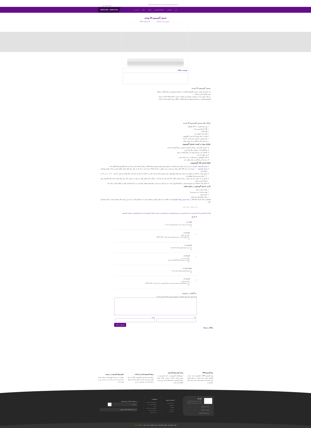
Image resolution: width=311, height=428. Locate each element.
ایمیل (153, 317)
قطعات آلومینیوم (150, 213)
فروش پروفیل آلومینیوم (179, 199)
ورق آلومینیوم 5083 (207, 372)
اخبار (143, 9)
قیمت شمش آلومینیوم (139, 213)
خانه (176, 9)
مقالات (149, 9)
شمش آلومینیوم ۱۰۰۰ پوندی (199, 169)
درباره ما (136, 9)
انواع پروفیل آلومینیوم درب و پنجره (114, 374)
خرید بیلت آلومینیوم (186, 213)
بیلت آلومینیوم (196, 213)
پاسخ (191, 226)
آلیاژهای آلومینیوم (159, 9)
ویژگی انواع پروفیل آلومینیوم (175, 372)
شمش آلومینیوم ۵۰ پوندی (162, 213)
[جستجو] (109, 404)
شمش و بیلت (165, 21)
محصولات (169, 9)
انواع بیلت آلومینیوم (206, 213)
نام (195, 317)
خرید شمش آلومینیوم (175, 213)
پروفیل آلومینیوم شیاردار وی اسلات (144, 374)
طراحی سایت (150, 425)
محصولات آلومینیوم (127, 213)
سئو (145, 425)
